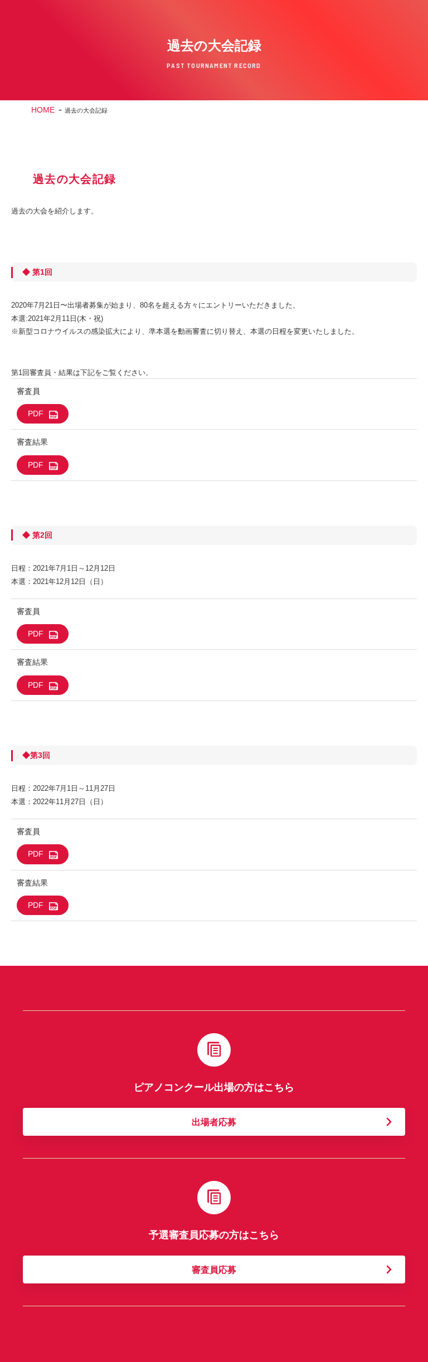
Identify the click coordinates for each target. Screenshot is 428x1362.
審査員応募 (214, 1270)
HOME (43, 109)
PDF (35, 413)
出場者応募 (214, 1122)
